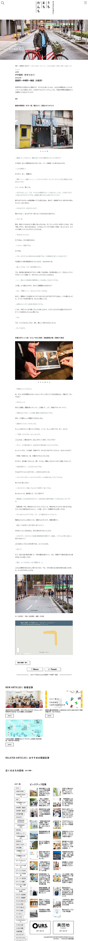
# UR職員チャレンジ (20, 851)
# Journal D (19, 817)
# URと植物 (18, 847)
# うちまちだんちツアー (21, 921)
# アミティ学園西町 (21, 897)
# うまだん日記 (19, 925)
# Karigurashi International (20, 821)
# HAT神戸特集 (19, 814)
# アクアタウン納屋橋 (21, 885)
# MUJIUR (18, 830)
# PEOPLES (18, 841)
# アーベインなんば (21, 870)
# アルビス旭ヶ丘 (20, 907)
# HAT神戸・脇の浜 (20, 810)
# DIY (17, 799)
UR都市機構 (71, 938)
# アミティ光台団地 (21, 894)
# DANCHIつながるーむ (21, 795)
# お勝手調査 (19, 931)
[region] (44, 132)
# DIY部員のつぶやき (21, 803)
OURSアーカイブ (24, 66)
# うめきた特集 (19, 928)
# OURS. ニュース (20, 833)
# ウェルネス (19, 916)
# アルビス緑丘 (19, 910)
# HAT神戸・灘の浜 (20, 807)
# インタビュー (19, 913)
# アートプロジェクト (21, 861)
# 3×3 (17, 788)
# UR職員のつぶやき (20, 856)
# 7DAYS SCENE (20, 791)
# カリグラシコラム (21, 937)
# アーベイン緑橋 (20, 881)
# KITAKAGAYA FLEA (20, 826)
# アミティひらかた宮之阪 (21, 890)
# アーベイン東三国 (21, 878)
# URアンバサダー (20, 844)
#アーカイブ (40, 931)
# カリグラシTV (20, 934)
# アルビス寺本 (19, 904)
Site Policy (56, 938)
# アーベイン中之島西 (21, 874)
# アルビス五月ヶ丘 (21, 900)
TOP (16, 66)
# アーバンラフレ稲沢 (21, 866)
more (10, 715)
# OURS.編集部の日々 (21, 837)
